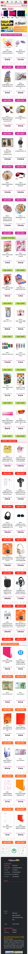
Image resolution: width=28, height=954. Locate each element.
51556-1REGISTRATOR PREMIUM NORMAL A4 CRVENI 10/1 (20, 826)
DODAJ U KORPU (7, 67)
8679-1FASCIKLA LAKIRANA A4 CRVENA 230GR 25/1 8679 (20, 727)
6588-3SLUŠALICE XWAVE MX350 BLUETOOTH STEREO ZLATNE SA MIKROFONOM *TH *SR (20, 558)
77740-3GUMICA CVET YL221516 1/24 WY (20, 354)
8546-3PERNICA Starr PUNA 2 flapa (7, 353)
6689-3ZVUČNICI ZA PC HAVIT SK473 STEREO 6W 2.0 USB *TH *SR (20, 525)
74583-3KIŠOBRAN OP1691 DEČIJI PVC (20, 217)
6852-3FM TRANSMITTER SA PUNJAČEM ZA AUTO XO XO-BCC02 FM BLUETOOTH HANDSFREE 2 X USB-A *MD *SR (20, 492)
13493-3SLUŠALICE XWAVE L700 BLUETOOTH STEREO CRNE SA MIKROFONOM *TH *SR (7, 525)
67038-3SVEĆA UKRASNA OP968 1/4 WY (20, 118)
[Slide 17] (23, 17)
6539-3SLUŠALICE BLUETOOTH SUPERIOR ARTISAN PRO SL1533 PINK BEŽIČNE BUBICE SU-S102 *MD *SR (20, 458)
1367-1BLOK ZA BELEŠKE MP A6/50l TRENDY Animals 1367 (7, 728)
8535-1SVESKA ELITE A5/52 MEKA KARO (7, 254)
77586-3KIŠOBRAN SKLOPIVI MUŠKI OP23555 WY (20, 184)
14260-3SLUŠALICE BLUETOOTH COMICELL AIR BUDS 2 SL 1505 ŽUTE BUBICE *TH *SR (7, 458)
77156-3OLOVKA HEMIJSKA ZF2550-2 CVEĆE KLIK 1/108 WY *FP (7, 84)
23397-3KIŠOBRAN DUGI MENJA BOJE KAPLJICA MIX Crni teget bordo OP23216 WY (7, 119)
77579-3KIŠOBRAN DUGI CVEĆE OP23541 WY (20, 51)
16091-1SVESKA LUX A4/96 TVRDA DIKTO (7, 387)
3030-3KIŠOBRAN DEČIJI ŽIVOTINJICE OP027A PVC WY (21, 85)
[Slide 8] (12, 17)
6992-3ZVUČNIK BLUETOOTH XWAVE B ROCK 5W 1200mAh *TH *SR (7, 591)
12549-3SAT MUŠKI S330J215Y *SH (20, 150)
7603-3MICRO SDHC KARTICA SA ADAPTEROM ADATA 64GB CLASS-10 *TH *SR (20, 624)
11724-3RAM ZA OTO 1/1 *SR (7, 320)
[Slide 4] (8, 17)
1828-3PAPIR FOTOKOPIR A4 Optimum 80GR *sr (7, 760)
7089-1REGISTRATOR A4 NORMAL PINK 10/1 (7, 661)
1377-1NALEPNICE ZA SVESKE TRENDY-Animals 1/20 (20, 387)
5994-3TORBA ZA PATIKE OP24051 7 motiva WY (20, 254)
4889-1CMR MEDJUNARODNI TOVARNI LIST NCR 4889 (7, 793)
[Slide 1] (4, 17)
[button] (25, 2)
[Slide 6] (10, 17)
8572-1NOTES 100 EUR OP (20, 693)
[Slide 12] (17, 17)
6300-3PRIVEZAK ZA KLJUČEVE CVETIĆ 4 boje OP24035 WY (7, 51)
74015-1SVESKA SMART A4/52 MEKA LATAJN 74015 (7, 287)
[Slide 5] (9, 17)
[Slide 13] (18, 17)
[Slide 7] (11, 17)
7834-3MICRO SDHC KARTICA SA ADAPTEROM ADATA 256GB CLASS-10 (7, 558)
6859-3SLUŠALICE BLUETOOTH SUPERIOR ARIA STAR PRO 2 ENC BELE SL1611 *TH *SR (7, 624)
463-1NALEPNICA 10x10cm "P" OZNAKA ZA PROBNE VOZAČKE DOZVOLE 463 (20, 662)
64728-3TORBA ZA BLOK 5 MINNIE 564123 (21, 321)
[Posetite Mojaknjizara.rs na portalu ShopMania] (9, 952)
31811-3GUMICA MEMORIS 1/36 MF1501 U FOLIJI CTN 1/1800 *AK (20, 421)
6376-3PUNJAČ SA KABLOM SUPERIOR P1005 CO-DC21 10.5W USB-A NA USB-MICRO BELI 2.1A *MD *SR (7, 492)
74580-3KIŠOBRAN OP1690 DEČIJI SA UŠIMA (7, 184)
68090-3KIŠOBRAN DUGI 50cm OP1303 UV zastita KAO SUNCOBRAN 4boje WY (7, 218)
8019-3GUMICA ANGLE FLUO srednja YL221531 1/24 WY (20, 287)
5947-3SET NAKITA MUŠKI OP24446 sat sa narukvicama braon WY (7, 152)
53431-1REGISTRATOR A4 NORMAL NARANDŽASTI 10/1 (20, 793)
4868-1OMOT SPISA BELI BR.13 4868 (7, 826)
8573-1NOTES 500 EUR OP (20, 759)
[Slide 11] (16, 17)
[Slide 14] (19, 17)
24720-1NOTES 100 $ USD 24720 (7, 693)
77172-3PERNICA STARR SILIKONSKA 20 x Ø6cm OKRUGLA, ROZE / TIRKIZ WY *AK (7, 421)
